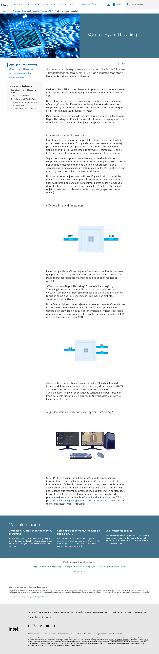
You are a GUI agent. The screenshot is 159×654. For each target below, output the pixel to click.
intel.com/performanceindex (119, 640)
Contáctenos (116, 612)
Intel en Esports (79, 571)
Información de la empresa (39, 612)
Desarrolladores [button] (68, 4)
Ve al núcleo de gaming (119, 530)
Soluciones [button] (49, 4)
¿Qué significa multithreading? (23, 64)
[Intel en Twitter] (35, 626)
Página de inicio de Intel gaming (46, 566)
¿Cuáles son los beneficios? (21, 73)
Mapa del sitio (140, 612)
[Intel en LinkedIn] (41, 626)
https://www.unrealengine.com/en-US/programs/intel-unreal (30, 597)
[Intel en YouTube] (47, 626)
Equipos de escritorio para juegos (80, 566)
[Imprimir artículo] (119, 63)
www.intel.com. (16, 594)
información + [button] (88, 4)
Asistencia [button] (33, 4)
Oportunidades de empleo (39, 617)
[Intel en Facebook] (29, 626)
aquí (65, 399)
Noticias (128, 612)
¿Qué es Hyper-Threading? (21, 69)
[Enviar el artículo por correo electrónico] (123, 63)
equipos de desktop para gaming (98, 500)
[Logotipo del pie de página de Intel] (14, 628)
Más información (16, 77)
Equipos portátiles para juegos (113, 566)
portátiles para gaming (64, 500)
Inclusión (79, 612)
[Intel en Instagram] (53, 626)
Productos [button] (18, 4)
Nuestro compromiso (63, 612)
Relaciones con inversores (96, 612)
